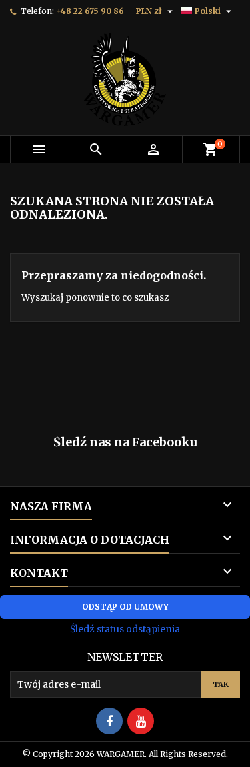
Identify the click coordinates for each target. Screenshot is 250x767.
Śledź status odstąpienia (125, 629)
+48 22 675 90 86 (90, 11)
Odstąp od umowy (125, 607)
